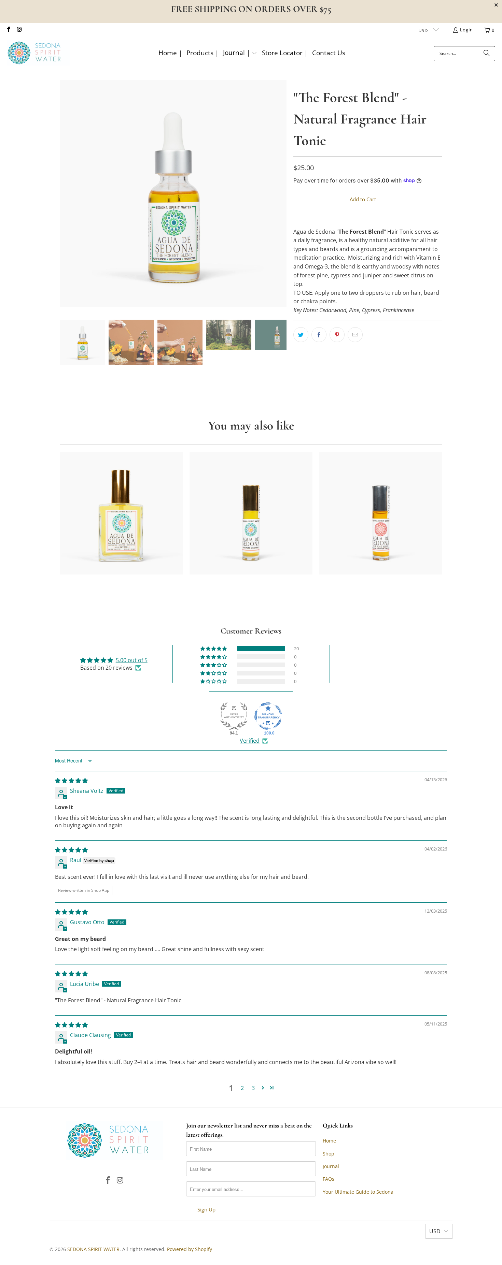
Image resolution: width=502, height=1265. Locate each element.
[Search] (486, 53)
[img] (71, 780)
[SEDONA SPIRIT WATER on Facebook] (8, 30)
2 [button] (242, 1088)
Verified (250, 740)
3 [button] (253, 1088)
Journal (331, 1166)
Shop (328, 1153)
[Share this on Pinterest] (337, 334)
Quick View (121, 538)
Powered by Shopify (189, 1249)
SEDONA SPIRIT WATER (93, 1249)
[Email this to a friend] (355, 334)
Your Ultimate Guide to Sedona (358, 1192)
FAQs (328, 1179)
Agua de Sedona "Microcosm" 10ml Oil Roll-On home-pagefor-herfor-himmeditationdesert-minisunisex (251, 513)
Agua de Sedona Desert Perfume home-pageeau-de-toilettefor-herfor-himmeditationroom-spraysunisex (121, 513)
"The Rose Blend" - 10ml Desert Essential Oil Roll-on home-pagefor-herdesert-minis (380, 513)
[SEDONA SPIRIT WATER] (38, 53)
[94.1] (234, 716)
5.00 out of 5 (132, 660)
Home (329, 1140)
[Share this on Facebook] (318, 334)
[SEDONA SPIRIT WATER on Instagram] (19, 30)
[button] (240, 53)
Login (466, 30)
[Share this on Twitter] (300, 334)
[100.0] (268, 716)
